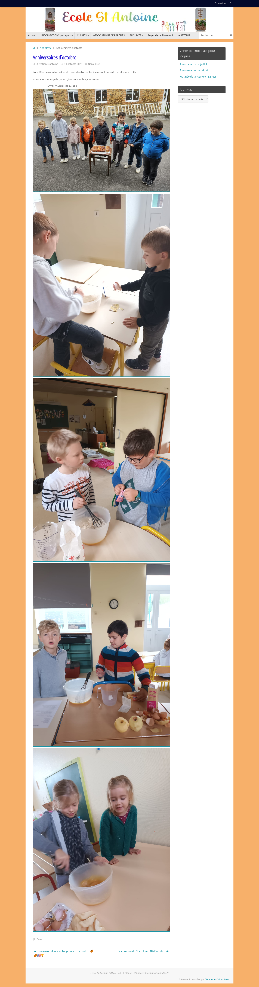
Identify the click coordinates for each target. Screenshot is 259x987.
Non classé (46, 48)
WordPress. (223, 979)
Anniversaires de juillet (193, 64)
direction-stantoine (47, 64)
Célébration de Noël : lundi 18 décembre (142, 951)
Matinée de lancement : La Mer (198, 76)
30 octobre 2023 (73, 64)
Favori (39, 939)
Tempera (210, 979)
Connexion (220, 3)
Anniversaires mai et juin (194, 70)
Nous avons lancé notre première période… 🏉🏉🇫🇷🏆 (64, 953)
